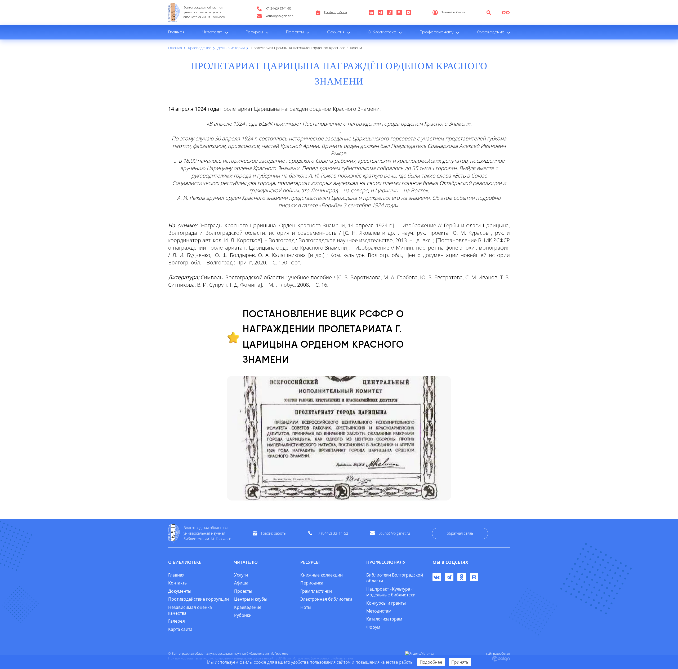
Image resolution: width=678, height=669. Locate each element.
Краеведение (490, 32)
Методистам (378, 611)
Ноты (305, 607)
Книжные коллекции (321, 575)
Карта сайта (180, 629)
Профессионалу (436, 32)
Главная (176, 32)
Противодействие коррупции (198, 599)
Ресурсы (254, 32)
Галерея (176, 621)
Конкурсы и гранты (386, 603)
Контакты (178, 583)
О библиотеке (382, 32)
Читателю (212, 32)
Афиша (241, 583)
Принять (460, 662)
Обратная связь (460, 533)
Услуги (241, 575)
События (336, 32)
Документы (179, 591)
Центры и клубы (250, 599)
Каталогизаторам (384, 619)
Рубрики (243, 615)
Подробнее (431, 662)
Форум (373, 627)
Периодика (311, 583)
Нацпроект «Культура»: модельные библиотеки (391, 592)
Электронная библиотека (326, 599)
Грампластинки (316, 591)
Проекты (295, 32)
